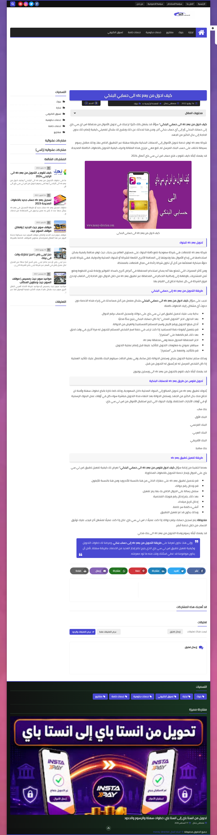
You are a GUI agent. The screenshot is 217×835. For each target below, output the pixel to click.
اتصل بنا (190, 4)
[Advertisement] (108, 63)
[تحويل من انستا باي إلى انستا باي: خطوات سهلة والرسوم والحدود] (108, 765)
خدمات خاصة (134, 32)
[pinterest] (20, 4)
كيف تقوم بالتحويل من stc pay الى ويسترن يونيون (161, 371)
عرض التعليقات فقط (107, 632)
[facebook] (36, 4)
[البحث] (12, 3)
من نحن (140, 4)
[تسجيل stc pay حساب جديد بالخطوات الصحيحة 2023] (60, 199)
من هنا (143, 480)
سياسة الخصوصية (155, 4)
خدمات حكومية (153, 32)
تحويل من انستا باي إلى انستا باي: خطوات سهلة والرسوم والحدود (165, 818)
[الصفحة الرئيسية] (201, 32)
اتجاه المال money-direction (167, 832)
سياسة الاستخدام (174, 4)
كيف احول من (180, 300)
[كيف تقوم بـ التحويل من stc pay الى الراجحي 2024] (60, 172)
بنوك (181, 32)
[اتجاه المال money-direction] (182, 15)
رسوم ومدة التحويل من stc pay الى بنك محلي (164, 533)
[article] (105, 590)
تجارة (190, 32)
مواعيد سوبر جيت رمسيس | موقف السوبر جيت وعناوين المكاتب (31, 280)
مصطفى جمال (198, 823)
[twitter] (31, 4)
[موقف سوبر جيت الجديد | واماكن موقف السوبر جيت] (60, 226)
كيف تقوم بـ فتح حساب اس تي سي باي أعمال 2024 (160, 155)
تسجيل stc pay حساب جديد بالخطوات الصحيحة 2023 (31, 201)
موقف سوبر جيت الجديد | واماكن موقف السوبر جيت (33, 229)
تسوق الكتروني (115, 32)
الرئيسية (201, 4)
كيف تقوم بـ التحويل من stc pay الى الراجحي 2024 (31, 174)
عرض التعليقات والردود (81, 632)
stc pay (168, 300)
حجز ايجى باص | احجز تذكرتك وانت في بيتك (33, 256)
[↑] (108, 828)
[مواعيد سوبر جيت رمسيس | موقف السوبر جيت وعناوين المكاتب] (60, 278)
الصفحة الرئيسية (151, 103)
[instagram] (26, 4)
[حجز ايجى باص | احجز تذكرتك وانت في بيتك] (60, 254)
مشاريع (169, 32)
